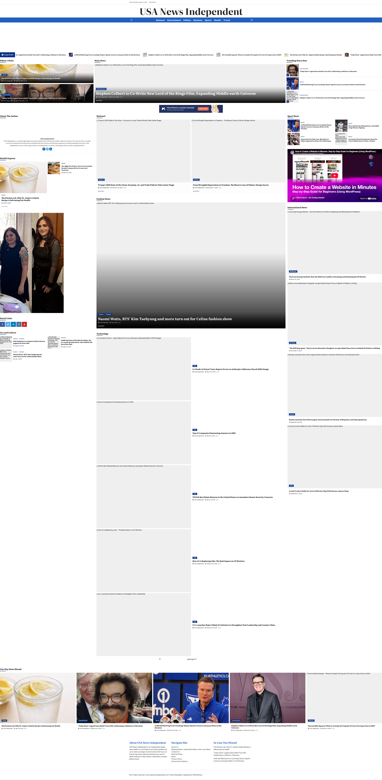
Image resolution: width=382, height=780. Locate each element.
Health (217, 19)
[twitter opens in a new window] (7, 324)
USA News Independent (191, 11)
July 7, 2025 (18, 359)
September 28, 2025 (296, 422)
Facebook (43, 149)
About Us (174, 747)
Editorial (302, 82)
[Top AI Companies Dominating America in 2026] (143, 432)
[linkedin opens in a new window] (13, 324)
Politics (187, 19)
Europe (292, 414)
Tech (194, 366)
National (160, 19)
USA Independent (8, 81)
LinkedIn (50, 149)
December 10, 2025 (296, 350)
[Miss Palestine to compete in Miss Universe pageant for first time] (6, 342)
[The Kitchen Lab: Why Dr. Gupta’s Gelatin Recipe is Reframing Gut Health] (292, 97)
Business (197, 19)
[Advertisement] (191, 37)
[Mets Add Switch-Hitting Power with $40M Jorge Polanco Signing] (341, 126)
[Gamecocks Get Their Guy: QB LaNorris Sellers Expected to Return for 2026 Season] (293, 139)
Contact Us (175, 752)
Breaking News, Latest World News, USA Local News (190, 749)
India (291, 485)
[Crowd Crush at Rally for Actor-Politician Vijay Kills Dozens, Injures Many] (334, 456)
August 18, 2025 (19, 345)
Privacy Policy (176, 759)
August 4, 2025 (67, 346)
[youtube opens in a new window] (24, 324)
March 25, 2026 (20, 100)
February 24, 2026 (117, 187)
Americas (292, 343)
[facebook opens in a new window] (2, 324)
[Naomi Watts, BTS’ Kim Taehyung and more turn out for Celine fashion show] (6, 355)
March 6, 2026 (67, 172)
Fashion (15, 338)
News (173, 757)
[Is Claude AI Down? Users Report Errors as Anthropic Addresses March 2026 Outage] (143, 368)
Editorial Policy (177, 754)
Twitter (47, 149)
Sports (208, 19)
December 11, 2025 (212, 187)
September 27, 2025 (296, 493)
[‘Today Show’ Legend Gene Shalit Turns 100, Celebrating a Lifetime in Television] (114, 698)
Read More (102, 100)
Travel (226, 19)
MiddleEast (293, 271)
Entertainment (6, 95)
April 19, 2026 (19, 81)
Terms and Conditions (179, 761)
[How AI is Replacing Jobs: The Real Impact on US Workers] (143, 560)
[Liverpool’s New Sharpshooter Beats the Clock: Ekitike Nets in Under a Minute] (341, 139)
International (174, 19)
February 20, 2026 (212, 627)
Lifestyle (21, 338)
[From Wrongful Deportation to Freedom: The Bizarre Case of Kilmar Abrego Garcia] (238, 151)
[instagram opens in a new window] (18, 324)
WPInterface (197, 775)
